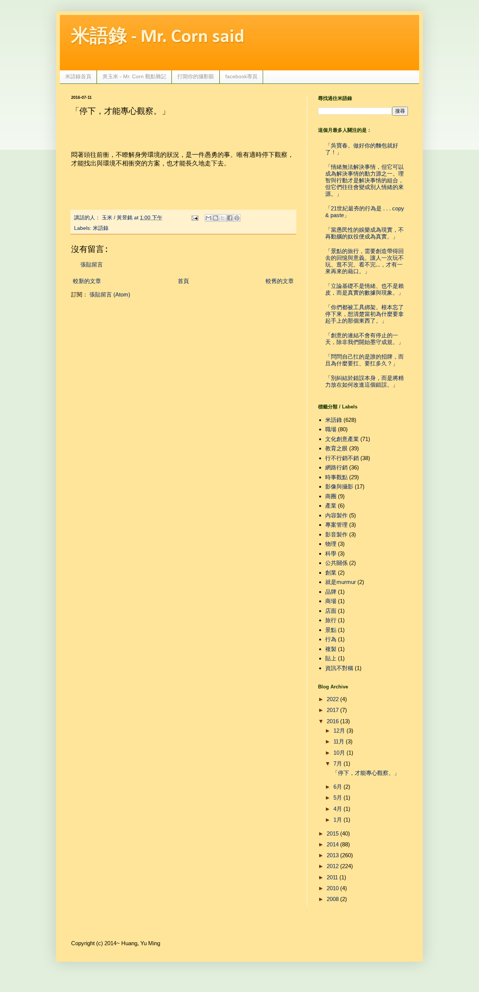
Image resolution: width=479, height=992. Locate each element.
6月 (337, 786)
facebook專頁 (241, 76)
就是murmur (340, 582)
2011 (332, 877)
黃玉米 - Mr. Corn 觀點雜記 (134, 76)
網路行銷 (336, 467)
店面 (330, 611)
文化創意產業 (342, 439)
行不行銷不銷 (342, 458)
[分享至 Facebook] (230, 218)
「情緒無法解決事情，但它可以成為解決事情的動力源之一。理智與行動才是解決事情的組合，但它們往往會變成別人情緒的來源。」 (364, 180)
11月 (338, 741)
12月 (339, 730)
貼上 (330, 658)
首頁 (183, 281)
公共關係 (336, 563)
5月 (337, 797)
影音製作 (336, 534)
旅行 (330, 620)
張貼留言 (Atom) (109, 294)
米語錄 (101, 228)
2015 (333, 833)
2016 (333, 721)
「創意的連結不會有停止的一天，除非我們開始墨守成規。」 (364, 338)
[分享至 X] (222, 218)
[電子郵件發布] (194, 217)
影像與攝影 (339, 486)
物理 (330, 544)
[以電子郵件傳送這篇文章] (208, 218)
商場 (330, 601)
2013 (333, 855)
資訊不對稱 (339, 668)
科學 (330, 553)
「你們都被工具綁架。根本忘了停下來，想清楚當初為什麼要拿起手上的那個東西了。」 (364, 314)
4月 (337, 809)
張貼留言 (91, 264)
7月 (337, 763)
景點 (330, 630)
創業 (330, 572)
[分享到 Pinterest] (237, 218)
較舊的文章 (280, 281)
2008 (333, 899)
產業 (330, 505)
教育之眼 (336, 448)
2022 (333, 699)
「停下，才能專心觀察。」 (366, 773)
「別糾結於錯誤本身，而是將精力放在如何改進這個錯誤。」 (364, 381)
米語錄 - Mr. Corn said (157, 37)
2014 (333, 844)
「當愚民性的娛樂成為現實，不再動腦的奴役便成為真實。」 (364, 233)
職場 (330, 429)
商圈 (330, 496)
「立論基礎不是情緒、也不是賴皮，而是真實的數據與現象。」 (364, 289)
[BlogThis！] (215, 218)
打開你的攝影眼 (195, 76)
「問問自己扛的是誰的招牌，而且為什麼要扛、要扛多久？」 (364, 359)
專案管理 (336, 524)
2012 (333, 866)
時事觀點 (336, 477)
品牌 (330, 591)
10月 (339, 752)
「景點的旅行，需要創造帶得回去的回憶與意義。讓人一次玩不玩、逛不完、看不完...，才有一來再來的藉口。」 (364, 261)
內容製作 (336, 515)
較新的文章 (87, 281)
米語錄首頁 (78, 76)
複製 (330, 649)
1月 (337, 819)
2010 (333, 888)
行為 (330, 639)
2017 (333, 710)
